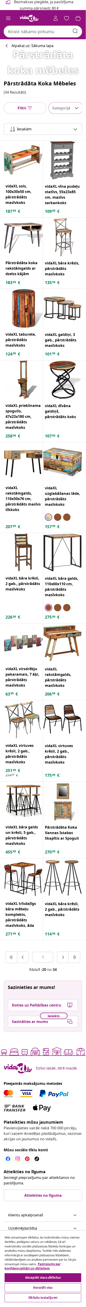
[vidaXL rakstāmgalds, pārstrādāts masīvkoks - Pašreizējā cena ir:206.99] (62, 643)
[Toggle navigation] (8, 18)
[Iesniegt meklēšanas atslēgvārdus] (75, 31)
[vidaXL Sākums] (29, 18)
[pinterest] (27, 1159)
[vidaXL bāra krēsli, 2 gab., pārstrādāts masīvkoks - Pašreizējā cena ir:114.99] (62, 878)
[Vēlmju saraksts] (67, 18)
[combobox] (43, 31)
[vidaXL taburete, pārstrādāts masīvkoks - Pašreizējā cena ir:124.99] (23, 308)
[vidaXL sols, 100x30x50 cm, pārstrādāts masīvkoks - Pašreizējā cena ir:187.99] (23, 160)
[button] (43, 1215)
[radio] (48, 517)
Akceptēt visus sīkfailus (43, 1277)
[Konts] (56, 18)
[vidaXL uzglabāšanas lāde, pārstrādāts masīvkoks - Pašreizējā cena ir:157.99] (62, 462)
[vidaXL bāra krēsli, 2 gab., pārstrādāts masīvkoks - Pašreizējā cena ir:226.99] (23, 552)
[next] (63, 957)
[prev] (22, 957)
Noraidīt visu (43, 1288)
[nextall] (74, 957)
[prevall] (11, 957)
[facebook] (8, 1159)
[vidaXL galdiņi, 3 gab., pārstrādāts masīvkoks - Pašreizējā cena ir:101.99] (62, 308)
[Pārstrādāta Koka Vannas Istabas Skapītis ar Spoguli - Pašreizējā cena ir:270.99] (62, 801)
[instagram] (17, 1159)
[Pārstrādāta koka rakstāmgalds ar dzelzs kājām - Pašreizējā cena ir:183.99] (23, 237)
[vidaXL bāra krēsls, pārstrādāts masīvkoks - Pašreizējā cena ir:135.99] (62, 237)
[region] (43, 1267)
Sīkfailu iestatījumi (42, 1298)
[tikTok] (37, 1159)
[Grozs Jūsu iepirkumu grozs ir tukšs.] (78, 18)
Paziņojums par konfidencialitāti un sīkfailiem (33, 1266)
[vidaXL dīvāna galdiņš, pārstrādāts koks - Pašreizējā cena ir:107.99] (62, 380)
